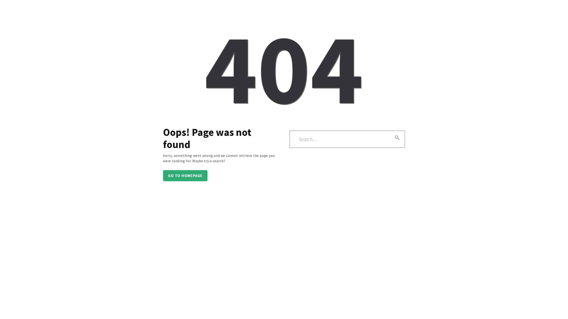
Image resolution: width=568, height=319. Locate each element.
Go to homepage (185, 175)
